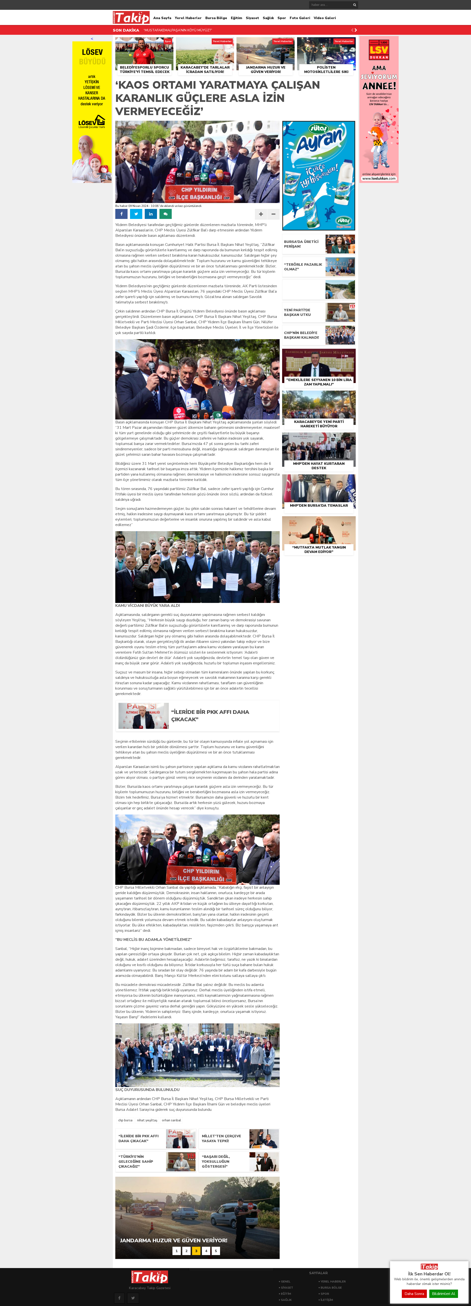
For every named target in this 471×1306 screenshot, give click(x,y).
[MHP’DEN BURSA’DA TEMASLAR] (319, 480)
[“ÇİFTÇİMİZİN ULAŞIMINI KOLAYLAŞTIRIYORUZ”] (319, 289)
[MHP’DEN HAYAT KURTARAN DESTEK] (319, 438)
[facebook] (121, 214)
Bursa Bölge (216, 18)
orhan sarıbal (171, 1120)
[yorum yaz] (165, 214)
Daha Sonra (414, 1293)
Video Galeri (325, 18)
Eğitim (236, 18)
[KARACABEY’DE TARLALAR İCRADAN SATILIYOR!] (205, 42)
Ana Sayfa (162, 18)
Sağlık (268, 18)
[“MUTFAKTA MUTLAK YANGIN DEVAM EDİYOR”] (319, 521)
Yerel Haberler (188, 18)
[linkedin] (151, 214)
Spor (281, 18)
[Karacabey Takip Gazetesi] (429, 1268)
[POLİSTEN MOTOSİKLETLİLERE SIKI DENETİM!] (326, 42)
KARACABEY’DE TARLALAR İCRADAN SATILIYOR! (183, 30)
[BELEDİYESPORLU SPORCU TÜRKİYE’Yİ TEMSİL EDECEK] (144, 42)
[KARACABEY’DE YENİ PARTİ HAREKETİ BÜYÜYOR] (319, 396)
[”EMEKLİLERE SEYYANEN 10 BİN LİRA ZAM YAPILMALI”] (319, 354)
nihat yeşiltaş (147, 1120)
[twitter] (136, 214)
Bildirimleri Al (443, 1293)
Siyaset (252, 18)
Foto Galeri (300, 18)
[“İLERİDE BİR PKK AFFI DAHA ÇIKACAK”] (221, 727)
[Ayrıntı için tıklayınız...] (379, 181)
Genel (285, 1281)
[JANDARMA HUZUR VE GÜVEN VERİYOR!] (265, 42)
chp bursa (125, 1120)
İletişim (327, 1300)
